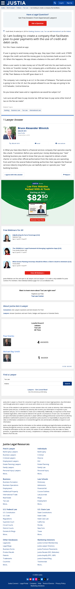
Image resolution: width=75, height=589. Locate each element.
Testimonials (42, 562)
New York (41, 528)
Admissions (42, 485)
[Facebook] (33, 579)
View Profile (21, 133)
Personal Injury (43, 470)
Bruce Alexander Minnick (33, 128)
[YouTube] (30, 579)
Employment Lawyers (11, 461)
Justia (3, 8)
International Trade (10, 495)
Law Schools (43, 479)
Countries (6, 562)
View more (67, 366)
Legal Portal (24, 583)
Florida (40, 525)
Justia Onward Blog (45, 558)
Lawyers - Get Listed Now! (37, 390)
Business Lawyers (9, 455)
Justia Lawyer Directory (46, 546)
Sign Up (69, 3)
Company (33, 583)
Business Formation (10, 482)
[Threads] (39, 579)
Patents (6, 555)
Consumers (7, 310)
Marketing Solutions (46, 540)
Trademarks (7, 558)
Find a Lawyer (9, 374)
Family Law (41, 467)
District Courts (8, 528)
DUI (39, 461)
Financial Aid (42, 488)
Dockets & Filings (9, 531)
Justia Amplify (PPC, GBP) (47, 555)
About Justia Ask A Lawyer (15, 306)
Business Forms (9, 549)
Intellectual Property (10, 491)
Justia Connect (13, 583)
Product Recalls (8, 552)
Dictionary (41, 482)
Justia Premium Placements (47, 549)
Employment (7, 488)
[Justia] (16, 3)
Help (39, 583)
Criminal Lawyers (9, 458)
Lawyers (6, 313)
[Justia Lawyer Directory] (47, 579)
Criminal (41, 455)
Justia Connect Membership (48, 543)
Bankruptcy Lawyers (10, 452)
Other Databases (10, 540)
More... (5, 474)
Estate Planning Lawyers (12, 464)
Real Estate (7, 498)
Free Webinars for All (13, 230)
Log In (61, 3)
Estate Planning (43, 464)
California (41, 522)
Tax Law (25, 8)
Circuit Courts (8, 525)
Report (67, 175)
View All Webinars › (38, 273)
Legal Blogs (7, 546)
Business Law (39, 31)
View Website (61, 143)
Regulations (7, 519)
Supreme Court (8, 522)
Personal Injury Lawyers (12, 470)
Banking (31, 31)
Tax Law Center (37, 296)
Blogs (40, 498)
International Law (58, 31)
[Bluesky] (42, 579)
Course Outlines (43, 491)
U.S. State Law (44, 509)
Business (6, 479)
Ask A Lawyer (11, 8)
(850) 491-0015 (22, 131)
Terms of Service (48, 583)
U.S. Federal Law (10, 509)
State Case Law (43, 519)
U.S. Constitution (9, 512)
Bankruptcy (42, 452)
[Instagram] (36, 579)
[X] (44, 579)
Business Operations (10, 485)
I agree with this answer (14, 175)
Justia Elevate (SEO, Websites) (48, 552)
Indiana (19, 8)
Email (38, 143)
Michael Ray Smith (11, 351)
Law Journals (42, 495)
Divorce (40, 458)
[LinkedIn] (27, 579)
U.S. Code (6, 516)
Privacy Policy (61, 583)
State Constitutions (45, 512)
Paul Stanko (8, 336)
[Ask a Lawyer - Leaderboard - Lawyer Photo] (7, 342)
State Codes (42, 516)
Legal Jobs (7, 543)
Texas (40, 531)
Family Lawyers (8, 467)
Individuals (42, 448)
